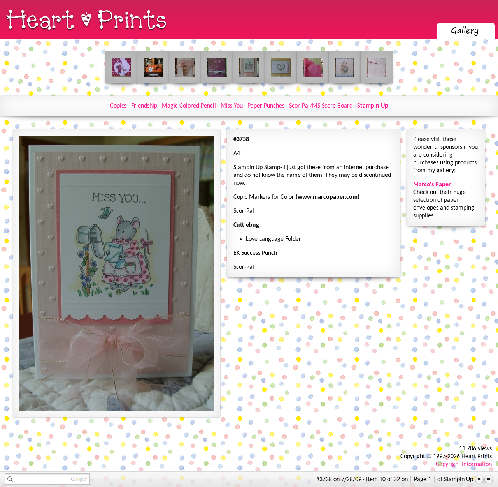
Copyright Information (464, 464)
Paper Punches (265, 106)
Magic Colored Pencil (189, 106)
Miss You (232, 106)
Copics (118, 106)
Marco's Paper (432, 185)
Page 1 (422, 479)
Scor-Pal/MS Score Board (320, 106)
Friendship (144, 106)
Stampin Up (372, 106)
